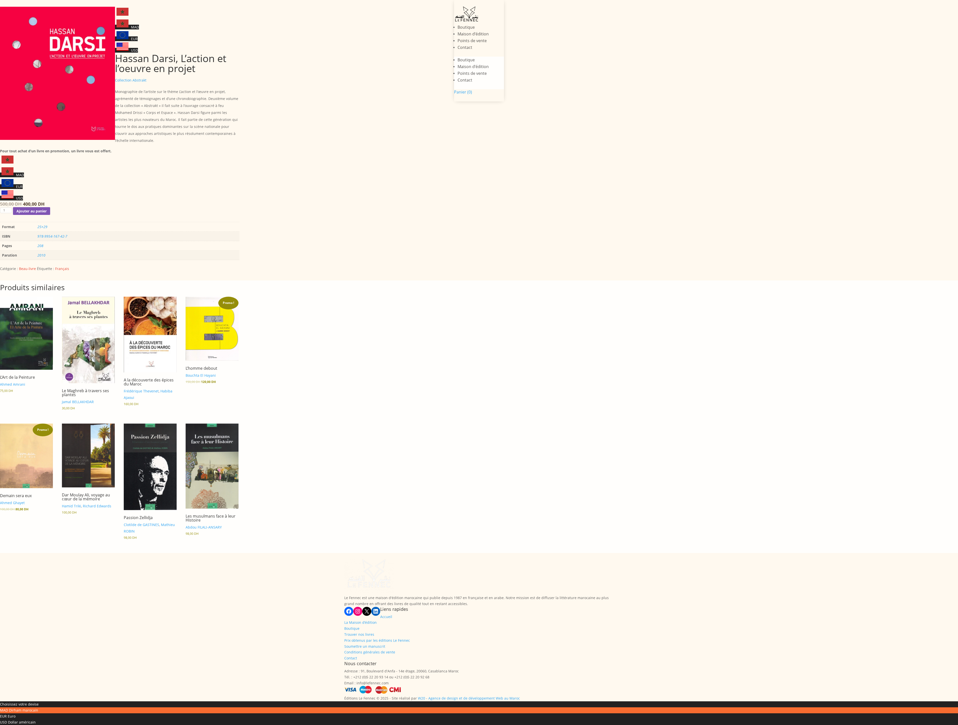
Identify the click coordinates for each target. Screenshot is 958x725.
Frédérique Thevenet (141, 391)
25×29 (42, 226)
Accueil (386, 616)
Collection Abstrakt (130, 80)
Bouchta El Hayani (201, 375)
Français (62, 268)
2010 (41, 255)
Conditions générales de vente (369, 652)
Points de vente (472, 40)
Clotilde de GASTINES (141, 524)
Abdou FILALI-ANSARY (204, 527)
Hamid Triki (71, 506)
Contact (465, 47)
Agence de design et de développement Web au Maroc (474, 698)
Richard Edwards (97, 506)
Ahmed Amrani (12, 384)
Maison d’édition (473, 34)
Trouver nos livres (359, 634)
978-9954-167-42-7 (52, 236)
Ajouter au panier (31, 211)
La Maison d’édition (360, 622)
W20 (421, 698)
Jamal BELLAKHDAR (78, 401)
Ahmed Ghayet (12, 502)
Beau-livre (27, 268)
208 (40, 245)
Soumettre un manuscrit (364, 646)
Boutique (466, 27)
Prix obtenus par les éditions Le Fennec (377, 640)
